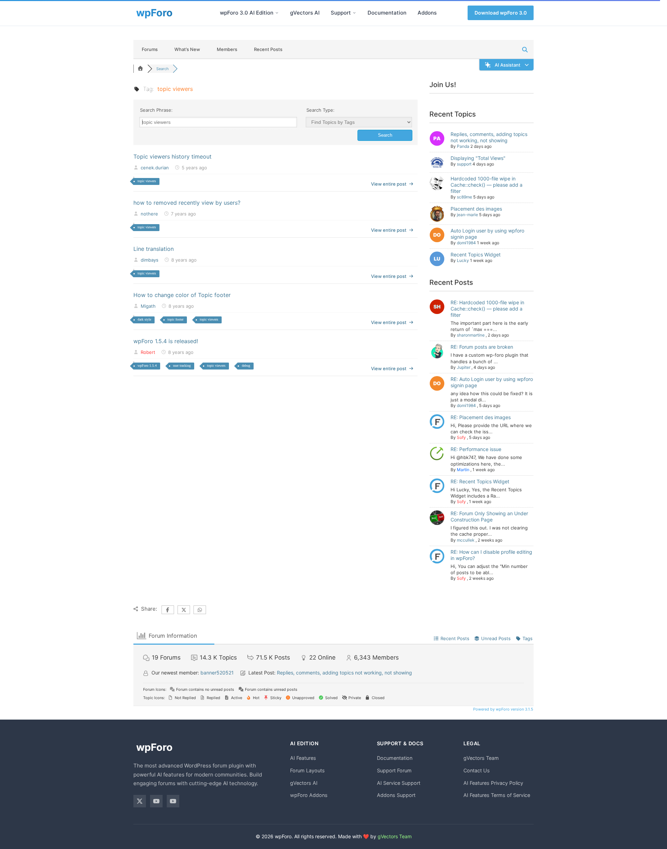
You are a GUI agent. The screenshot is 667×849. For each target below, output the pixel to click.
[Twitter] (139, 801)
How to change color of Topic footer (182, 294)
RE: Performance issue (476, 449)
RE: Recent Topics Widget (480, 481)
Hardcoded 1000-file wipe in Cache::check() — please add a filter (486, 185)
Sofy (461, 437)
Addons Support (396, 795)
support (464, 164)
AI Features (303, 758)
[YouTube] (156, 801)
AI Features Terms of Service (496, 795)
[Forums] (140, 68)
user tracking (182, 365)
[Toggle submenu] (277, 13)
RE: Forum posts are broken (482, 347)
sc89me (464, 196)
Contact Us (476, 770)
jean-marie (467, 214)
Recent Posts (268, 49)
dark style (144, 319)
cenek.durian (155, 167)
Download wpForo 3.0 (501, 13)
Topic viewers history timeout (172, 156)
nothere (149, 214)
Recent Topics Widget (476, 254)
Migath (148, 306)
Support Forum (394, 770)
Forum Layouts (307, 770)
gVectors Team (481, 758)
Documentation (387, 12)
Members (227, 49)
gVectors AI (305, 12)
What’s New (187, 49)
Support (341, 12)
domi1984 (466, 242)
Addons (427, 12)
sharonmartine (471, 335)
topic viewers (147, 181)
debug (246, 365)
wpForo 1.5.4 (147, 365)
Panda (463, 146)
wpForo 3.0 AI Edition (246, 12)
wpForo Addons (309, 795)
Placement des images (476, 209)
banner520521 (217, 673)
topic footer (175, 319)
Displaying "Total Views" (478, 158)
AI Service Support (398, 783)
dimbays (149, 260)
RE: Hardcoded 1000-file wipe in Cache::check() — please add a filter (487, 308)
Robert (148, 352)
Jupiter (463, 367)
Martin (463, 469)
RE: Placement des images (481, 417)
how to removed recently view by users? (186, 202)
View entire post (388, 184)
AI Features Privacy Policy (493, 783)
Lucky (463, 260)
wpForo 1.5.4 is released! (165, 341)
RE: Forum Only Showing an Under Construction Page (489, 516)
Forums (150, 49)
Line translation (153, 248)
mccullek (466, 540)
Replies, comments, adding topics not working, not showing (489, 137)
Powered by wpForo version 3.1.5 (502, 709)
